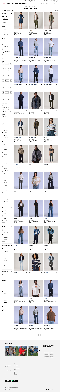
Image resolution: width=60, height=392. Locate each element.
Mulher (12, 3)
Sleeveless (6, 251)
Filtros (5, 10)
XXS (3, 75)
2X (5, 111)
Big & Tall (6, 130)
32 (5, 68)
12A (8, 116)
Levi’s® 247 (16, 371)
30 (3, 92)
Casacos (6, 48)
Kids (5, 132)
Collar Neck (6, 230)
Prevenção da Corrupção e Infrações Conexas (17, 373)
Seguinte (55, 335)
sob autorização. (16, 389)
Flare (5, 147)
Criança (16, 3)
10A (5, 116)
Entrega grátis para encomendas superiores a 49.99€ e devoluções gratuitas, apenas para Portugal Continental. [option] (30, 1)
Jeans (4, 21)
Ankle (5, 260)
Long (5, 263)
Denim (5, 300)
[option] (21, 20)
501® (5, 182)
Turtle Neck (6, 239)
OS (3, 123)
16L (5, 80)
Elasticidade (4, 280)
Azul (5, 210)
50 (10, 73)
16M (3, 80)
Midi (5, 265)
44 (3, 73)
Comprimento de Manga (6, 245)
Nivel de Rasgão (5, 271)
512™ (5, 187)
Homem (8, 3)
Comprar (26, 6)
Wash (5, 293)
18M (10, 80)
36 (3, 70)
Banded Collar (6, 229)
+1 (51, 57)
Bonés (5, 41)
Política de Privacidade (17, 369)
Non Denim (6, 302)
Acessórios (4, 22)
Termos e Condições (17, 368)
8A (3, 116)
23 (3, 63)
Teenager (6, 137)
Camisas (6, 46)
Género (3, 26)
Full (5, 258)
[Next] (39, 350)
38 (5, 70)
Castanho (6, 215)
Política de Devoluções (8, 370)
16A (3, 118)
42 (10, 70)
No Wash (6, 291)
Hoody (5, 234)
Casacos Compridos (7, 49)
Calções (5, 44)
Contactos (15, 366)
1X (3, 111)
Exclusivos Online (23, 3)
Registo (47, 0)
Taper (5, 171)
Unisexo (5, 32)
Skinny (5, 152)
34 (10, 68)
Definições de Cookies (8, 373)
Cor (3, 207)
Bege (5, 211)
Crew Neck (6, 232)
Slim (5, 154)
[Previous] (3, 350)
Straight (6, 170)
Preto (5, 220)
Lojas (57, 0)
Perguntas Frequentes (8, 365)
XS (5, 75)
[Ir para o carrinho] (57, 3)
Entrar (44, 0)
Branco (6, 213)
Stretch (6, 284)
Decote (3, 226)
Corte (3, 141)
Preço (3, 306)
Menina (6, 34)
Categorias (4, 13)
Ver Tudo (29, 6)
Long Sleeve (6, 248)
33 (8, 68)
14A (10, 116)
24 (5, 63)
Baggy (5, 144)
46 (5, 73)
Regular (6, 135)
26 (10, 63)
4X (5, 104)
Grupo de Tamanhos (5, 127)
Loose (5, 149)
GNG (13, 389)
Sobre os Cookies (7, 372)
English (57, 1)
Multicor (5, 218)
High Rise (6, 199)
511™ (5, 185)
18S (8, 80)
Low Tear (6, 274)
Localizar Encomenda (52, 0)
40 (8, 70)
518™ (5, 190)
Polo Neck (6, 237)
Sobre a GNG (16, 365)
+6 (21, 137)
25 (8, 63)
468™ (5, 180)
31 (3, 68)
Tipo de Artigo (4, 38)
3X (3, 104)
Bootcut (5, 163)
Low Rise (6, 201)
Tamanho (3, 58)
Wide (5, 173)
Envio (5, 369)
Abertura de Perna (5, 160)
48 (8, 73)
